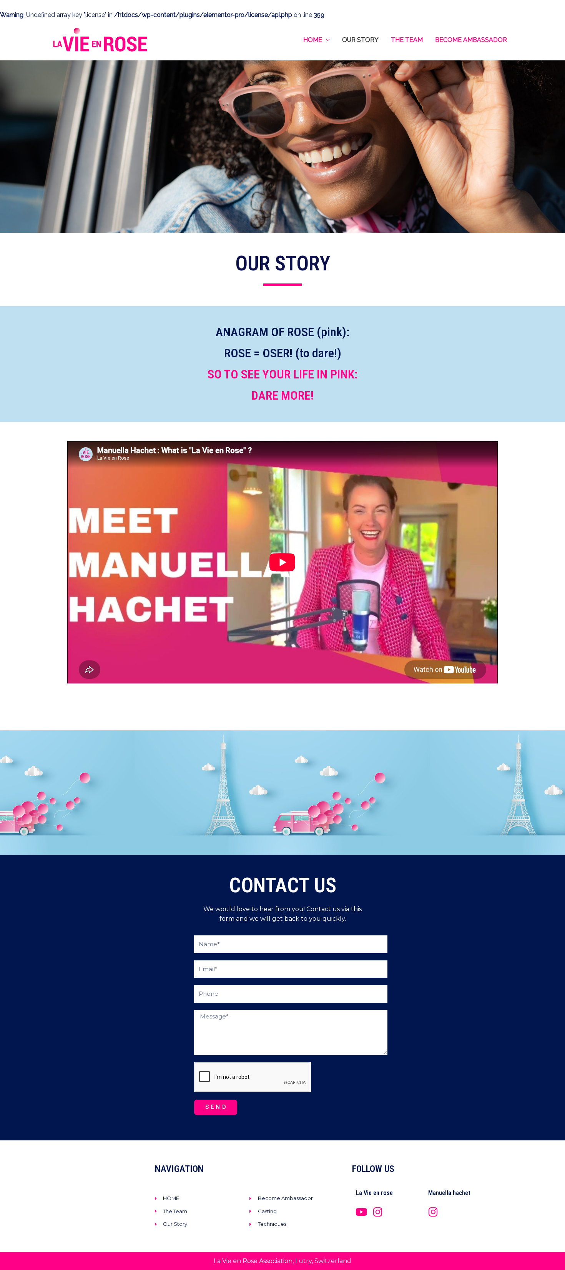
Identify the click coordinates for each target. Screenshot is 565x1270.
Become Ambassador (471, 39)
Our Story (360, 39)
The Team (407, 39)
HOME (312, 39)
